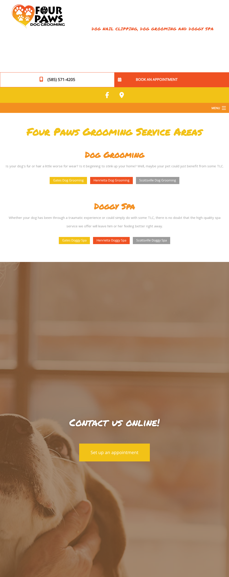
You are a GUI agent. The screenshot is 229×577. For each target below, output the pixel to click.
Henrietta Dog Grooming (111, 180)
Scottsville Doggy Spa (151, 240)
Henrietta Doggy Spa (111, 240)
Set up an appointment (114, 452)
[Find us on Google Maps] (121, 95)
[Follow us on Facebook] (107, 95)
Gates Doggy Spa (74, 240)
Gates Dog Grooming (68, 180)
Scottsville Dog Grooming (157, 180)
